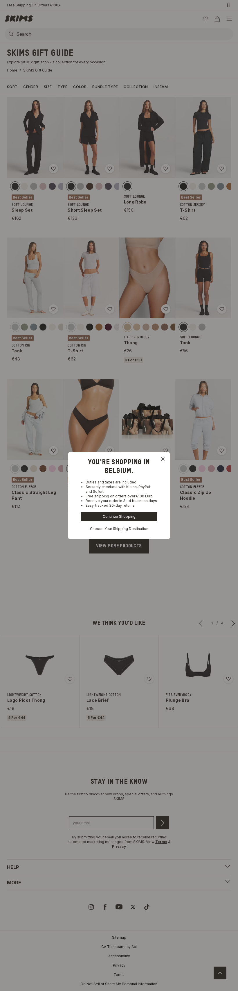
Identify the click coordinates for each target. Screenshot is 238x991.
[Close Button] (163, 459)
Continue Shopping (119, 516)
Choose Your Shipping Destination (119, 528)
